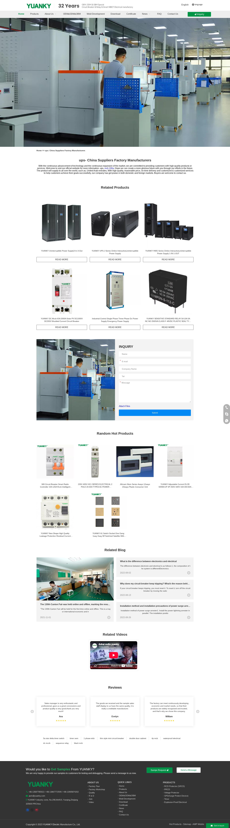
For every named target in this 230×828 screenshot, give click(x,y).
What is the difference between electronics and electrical (148, 561)
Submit (155, 413)
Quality (92, 792)
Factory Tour (94, 786)
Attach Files (124, 406)
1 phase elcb (89, 738)
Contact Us (124, 815)
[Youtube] (36, 810)
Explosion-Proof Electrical (175, 802)
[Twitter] (32, 810)
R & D (91, 796)
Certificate (123, 805)
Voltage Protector (171, 792)
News (121, 808)
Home (39, 150)
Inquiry (200, 14)
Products (123, 789)
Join (90, 799)
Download (123, 802)
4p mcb (155, 738)
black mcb (78, 743)
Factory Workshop (97, 789)
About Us (123, 792)
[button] (32, 711)
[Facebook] (27, 810)
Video (91, 802)
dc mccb (46, 743)
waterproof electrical (171, 738)
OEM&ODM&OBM (127, 795)
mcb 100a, (109, 168)
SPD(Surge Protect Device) (176, 796)
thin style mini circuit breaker (112, 738)
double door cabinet (137, 738)
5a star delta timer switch (53, 738)
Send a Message (189, 770)
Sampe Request (159, 770)
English (185, 5)
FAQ (121, 811)
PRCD (167, 789)
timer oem (74, 738)
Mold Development (127, 799)
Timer (166, 799)
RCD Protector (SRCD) (174, 786)
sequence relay (62, 743)
